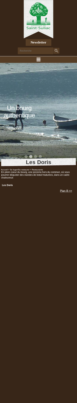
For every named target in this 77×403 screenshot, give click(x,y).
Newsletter (38, 42)
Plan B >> (66, 190)
